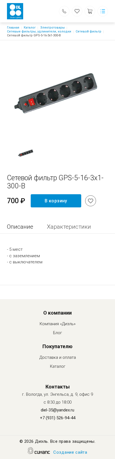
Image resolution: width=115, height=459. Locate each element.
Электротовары (52, 27)
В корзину (56, 200)
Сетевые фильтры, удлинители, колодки (39, 31)
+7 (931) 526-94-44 (57, 417)
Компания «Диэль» (58, 323)
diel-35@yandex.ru (57, 410)
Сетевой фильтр (88, 31)
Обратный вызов (64, 11)
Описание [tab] (20, 226)
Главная (13, 27)
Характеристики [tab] (69, 226)
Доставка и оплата (57, 357)
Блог (57, 332)
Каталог (30, 27)
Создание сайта (70, 452)
